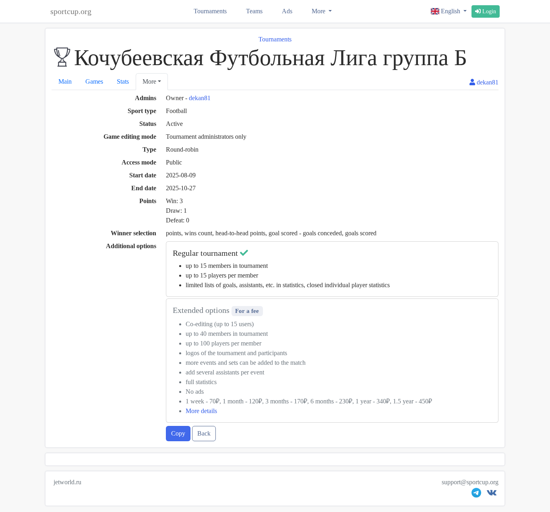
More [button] (149, 81)
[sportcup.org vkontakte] (491, 494)
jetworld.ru (67, 482)
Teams (254, 11)
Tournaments (210, 11)
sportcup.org (70, 11)
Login (488, 11)
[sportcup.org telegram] (476, 494)
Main (65, 81)
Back (204, 433)
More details (201, 410)
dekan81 (200, 98)
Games (94, 81)
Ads (287, 11)
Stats (123, 81)
